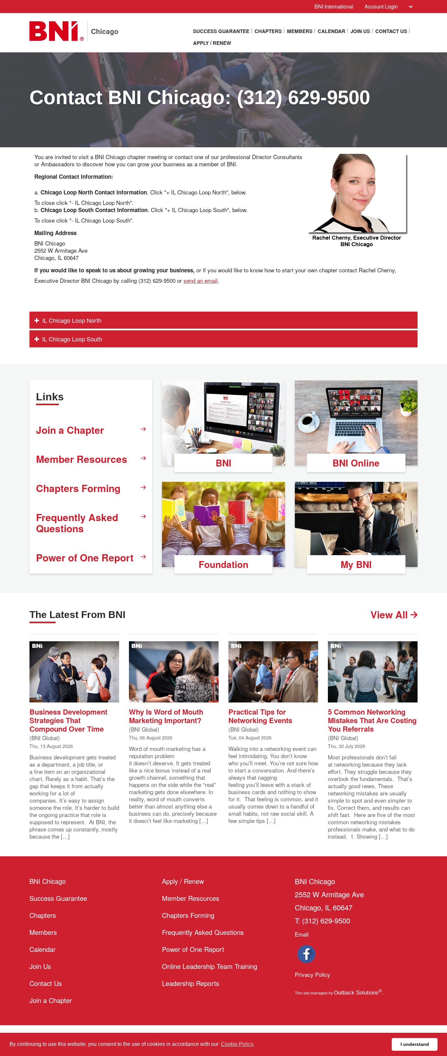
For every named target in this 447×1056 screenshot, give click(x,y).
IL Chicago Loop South (72, 339)
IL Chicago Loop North (71, 320)
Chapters (268, 31)
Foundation (223, 564)
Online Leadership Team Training (209, 966)
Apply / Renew (212, 42)
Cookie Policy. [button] (237, 1044)
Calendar (331, 31)
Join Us (360, 31)
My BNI (356, 564)
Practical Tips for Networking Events (260, 715)
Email (302, 934)
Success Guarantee (221, 31)
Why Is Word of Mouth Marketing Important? (166, 715)
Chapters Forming (78, 488)
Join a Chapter (70, 430)
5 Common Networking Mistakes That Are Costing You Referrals (372, 719)
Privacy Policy (312, 974)
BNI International (333, 6)
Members (300, 31)
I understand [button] (415, 1044)
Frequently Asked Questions (77, 522)
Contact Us (391, 31)
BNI (223, 462)
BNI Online (356, 462)
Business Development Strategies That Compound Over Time (68, 719)
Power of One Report (85, 557)
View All (390, 614)
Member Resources (81, 459)
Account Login (381, 6)
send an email (201, 280)
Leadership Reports (190, 983)
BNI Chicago (47, 881)
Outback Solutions (358, 993)
